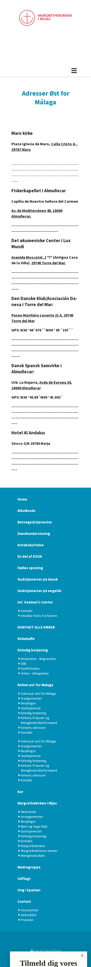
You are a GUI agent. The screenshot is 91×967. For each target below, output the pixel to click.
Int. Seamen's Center (35, 602)
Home (22, 499)
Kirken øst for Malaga (35, 685)
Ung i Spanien (29, 890)
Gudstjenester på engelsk (39, 590)
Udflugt (24, 878)
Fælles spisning (30, 568)
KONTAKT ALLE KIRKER (36, 627)
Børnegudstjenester (34, 522)
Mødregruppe (29, 867)
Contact (24, 901)
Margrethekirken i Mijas (37, 803)
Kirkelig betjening (32, 650)
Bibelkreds (26, 510)
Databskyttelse (30, 545)
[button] (45, 70)
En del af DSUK (29, 556)
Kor (20, 791)
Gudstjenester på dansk (37, 579)
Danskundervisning (33, 533)
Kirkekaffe (26, 638)
